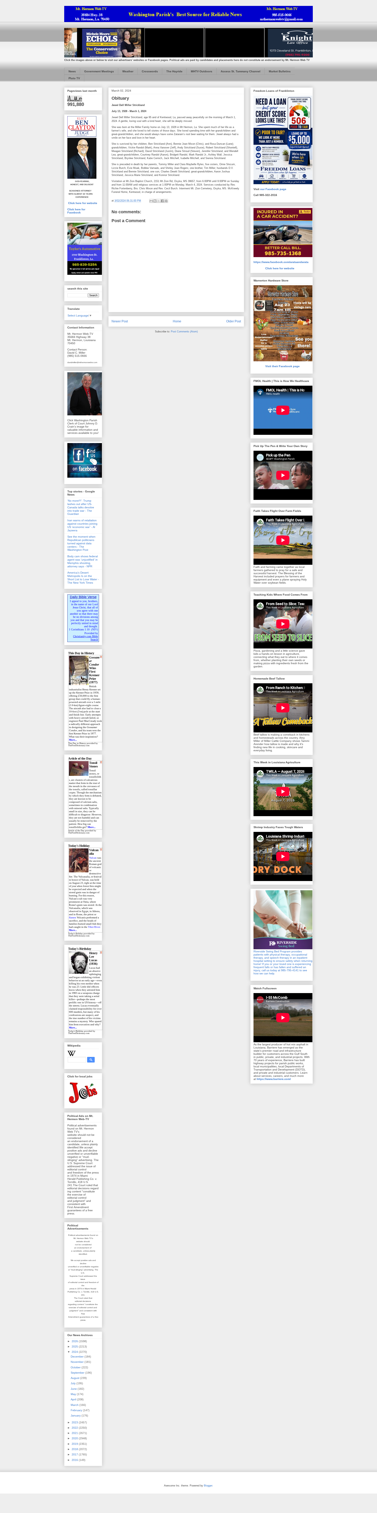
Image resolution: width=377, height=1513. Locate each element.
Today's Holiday (75, 934)
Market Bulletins (280, 71)
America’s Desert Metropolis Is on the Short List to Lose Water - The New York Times (83, 577)
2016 (75, 1459)
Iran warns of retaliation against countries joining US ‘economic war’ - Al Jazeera (82, 525)
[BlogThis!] (155, 201)
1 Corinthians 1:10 (79, 629)
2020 (75, 1438)
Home (177, 321)
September (78, 1372)
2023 (75, 1422)
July (73, 1383)
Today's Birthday (75, 1031)
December (77, 1356)
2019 (75, 1443)
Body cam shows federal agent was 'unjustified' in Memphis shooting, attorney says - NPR (82, 561)
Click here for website (82, 203)
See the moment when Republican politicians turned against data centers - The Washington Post (81, 543)
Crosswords (150, 71)
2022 (75, 1427)
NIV (94, 629)
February (77, 1410)
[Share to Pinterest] (166, 201)
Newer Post (120, 321)
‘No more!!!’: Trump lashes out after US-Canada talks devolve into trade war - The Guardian (80, 507)
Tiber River (94, 926)
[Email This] (151, 201)
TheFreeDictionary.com (79, 745)
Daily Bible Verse (83, 597)
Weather (127, 71)
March (75, 1404)
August (75, 1378)
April (74, 1399)
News (72, 71)
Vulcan (93, 857)
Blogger (208, 1485)
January (76, 1415)
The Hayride (174, 71)
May (74, 1394)
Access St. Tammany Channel (240, 71)
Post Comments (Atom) (184, 331)
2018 (75, 1449)
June (74, 1388)
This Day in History (77, 743)
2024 (75, 1351)
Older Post (233, 321)
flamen (72, 917)
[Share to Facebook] (162, 201)
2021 (75, 1433)
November (77, 1361)
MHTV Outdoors (201, 71)
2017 (75, 1454)
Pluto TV (74, 78)
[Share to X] (159, 201)
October (76, 1367)
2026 (75, 1341)
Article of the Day (76, 831)
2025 (75, 1346)
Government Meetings (99, 71)
